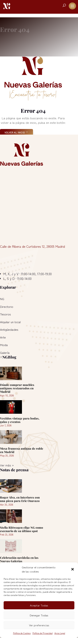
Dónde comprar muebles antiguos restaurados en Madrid (17, 388)
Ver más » (7, 465)
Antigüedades (9, 329)
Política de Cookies (22, 633)
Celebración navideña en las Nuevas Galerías (19, 559)
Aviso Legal (59, 633)
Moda (4, 344)
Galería (5, 352)
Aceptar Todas (39, 605)
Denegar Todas (39, 615)
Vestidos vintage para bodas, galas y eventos (19, 420)
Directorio (6, 306)
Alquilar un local (10, 322)
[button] (72, 569)
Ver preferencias (39, 625)
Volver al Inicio (15, 132)
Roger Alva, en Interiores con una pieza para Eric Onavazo (20, 499)
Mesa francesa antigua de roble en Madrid (21, 450)
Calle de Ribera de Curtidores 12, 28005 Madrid (32, 246)
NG (2, 298)
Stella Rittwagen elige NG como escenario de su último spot (21, 529)
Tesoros (5, 314)
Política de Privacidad (42, 633)
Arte (3, 337)
